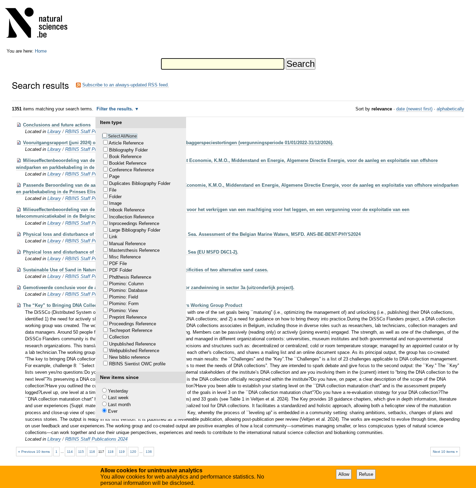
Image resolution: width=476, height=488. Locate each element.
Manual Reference (127, 243)
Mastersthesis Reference (134, 250)
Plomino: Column (126, 283)
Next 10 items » (445, 452)
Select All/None (122, 136)
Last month (119, 404)
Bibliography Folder (128, 150)
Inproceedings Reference (134, 223)
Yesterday (118, 391)
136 (149, 452)
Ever (112, 411)
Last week (118, 397)
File (112, 190)
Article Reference (126, 143)
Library (54, 131)
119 (122, 452)
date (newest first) (414, 108)
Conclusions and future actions (57, 124)
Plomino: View (123, 310)
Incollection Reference (131, 216)
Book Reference (125, 156)
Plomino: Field (123, 297)
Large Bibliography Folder (134, 230)
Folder (115, 196)
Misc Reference (125, 257)
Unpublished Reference (132, 344)
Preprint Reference (128, 317)
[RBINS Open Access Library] (40, 24)
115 (81, 452)
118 (111, 452)
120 (133, 452)
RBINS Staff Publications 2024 (96, 439)
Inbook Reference (127, 209)
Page (114, 176)
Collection (119, 337)
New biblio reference (129, 357)
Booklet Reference (127, 163)
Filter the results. (116, 108)
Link (113, 236)
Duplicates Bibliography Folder (139, 183)
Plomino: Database (128, 290)
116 (92, 452)
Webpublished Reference (134, 350)
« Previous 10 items (34, 452)
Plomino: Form (124, 303)
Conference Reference (131, 169)
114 (70, 452)
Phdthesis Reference (130, 277)
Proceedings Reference (132, 323)
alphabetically (450, 108)
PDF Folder (120, 270)
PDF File (118, 263)
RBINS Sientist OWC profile (137, 363)
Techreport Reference (130, 330)
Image (115, 203)
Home (41, 51)
